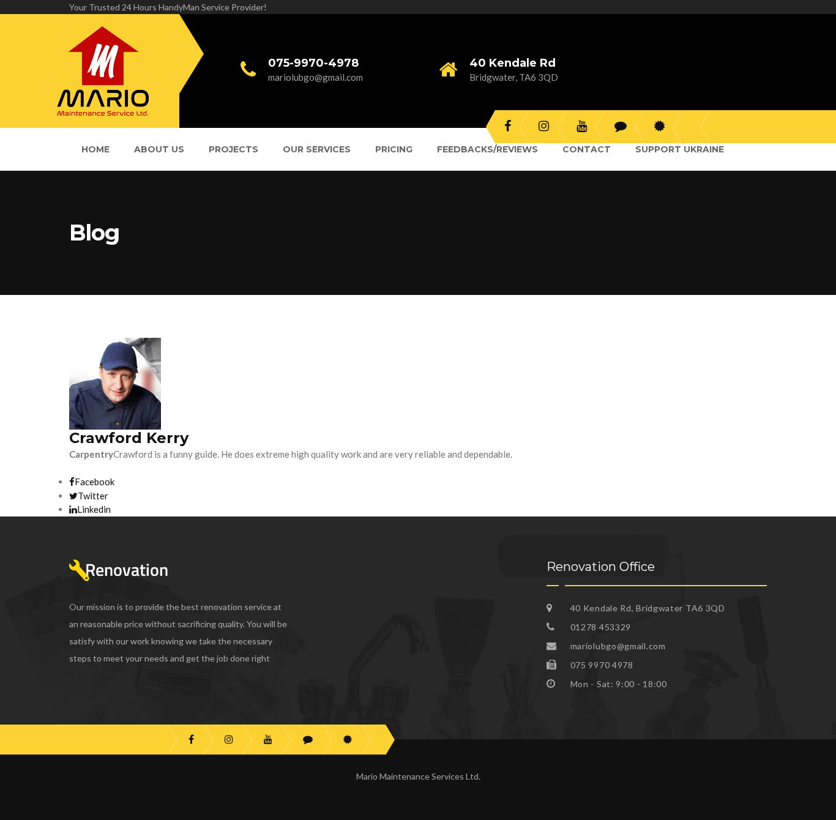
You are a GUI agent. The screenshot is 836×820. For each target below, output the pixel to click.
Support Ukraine (679, 149)
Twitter (93, 495)
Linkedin (94, 509)
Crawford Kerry (128, 438)
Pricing (393, 149)
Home (95, 149)
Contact (586, 149)
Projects (233, 149)
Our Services (317, 149)
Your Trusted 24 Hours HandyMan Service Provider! (168, 7)
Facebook (94, 481)
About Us (159, 149)
